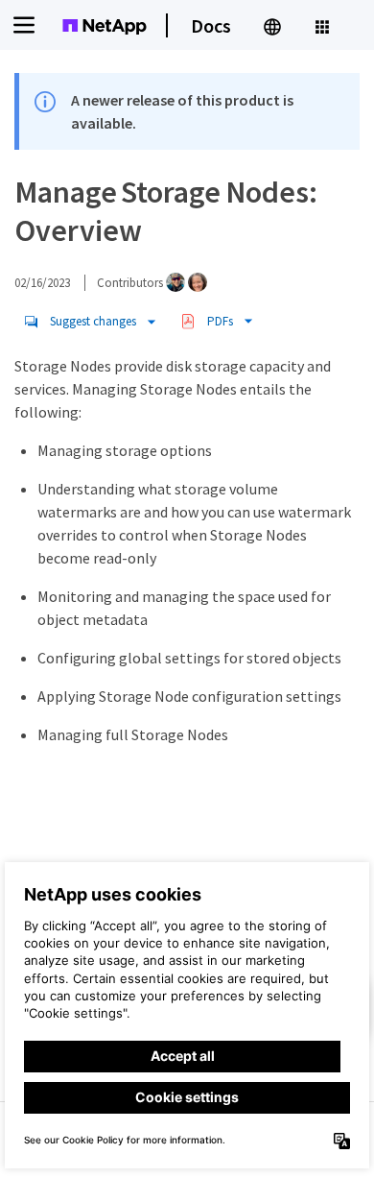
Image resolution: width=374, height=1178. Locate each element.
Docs (211, 25)
